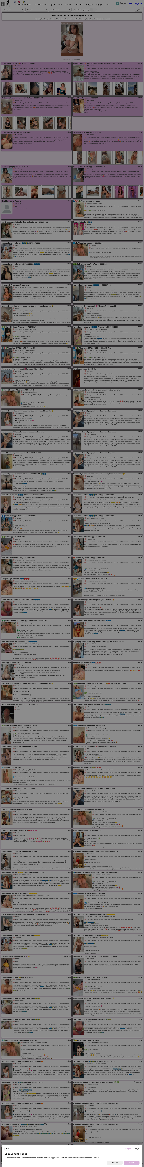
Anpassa (115, 1163)
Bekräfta (131, 1163)
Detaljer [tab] (136, 1149)
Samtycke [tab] (128, 1149)
